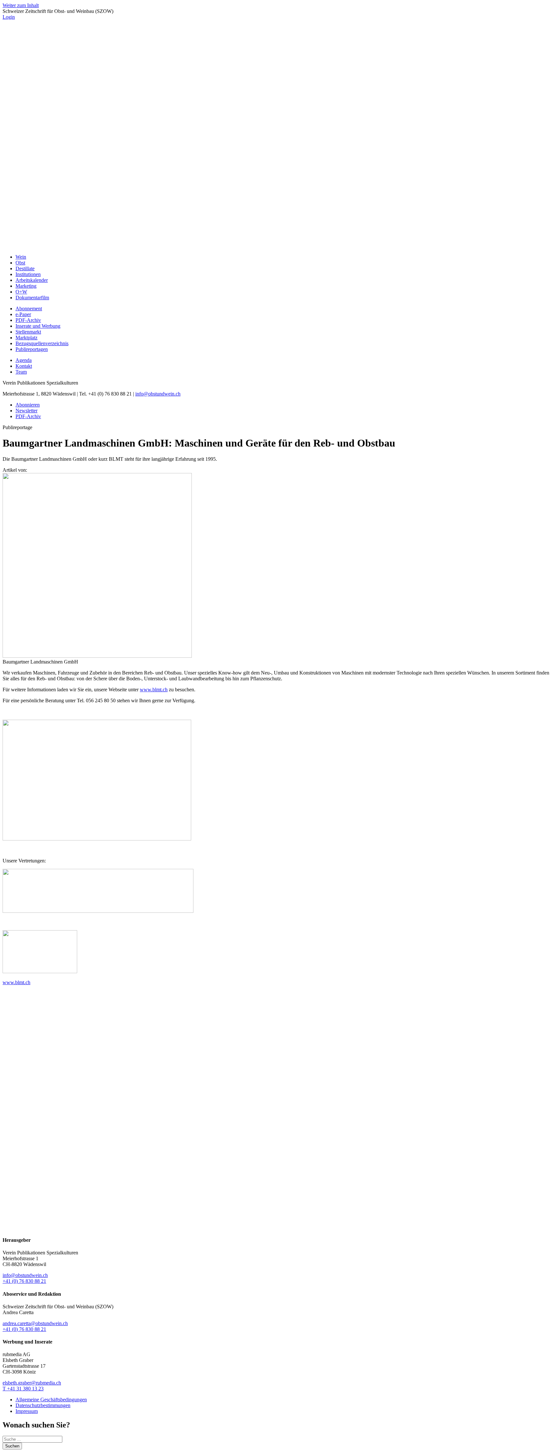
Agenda (24, 360)
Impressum (27, 1411)
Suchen (12, 1446)
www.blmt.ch (154, 689)
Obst (20, 262)
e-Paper (23, 314)
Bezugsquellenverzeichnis (42, 343)
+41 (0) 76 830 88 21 (24, 1281)
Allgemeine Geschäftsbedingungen (51, 1399)
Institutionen (28, 274)
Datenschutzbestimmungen (43, 1405)
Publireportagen (32, 349)
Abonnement (29, 308)
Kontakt (24, 366)
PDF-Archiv (28, 320)
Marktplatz (26, 337)
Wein (21, 257)
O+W (21, 291)
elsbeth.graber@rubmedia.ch (32, 1382)
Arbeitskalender (32, 280)
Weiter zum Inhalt (21, 5)
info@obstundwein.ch (158, 393)
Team (21, 372)
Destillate (25, 268)
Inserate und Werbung (38, 326)
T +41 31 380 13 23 (23, 1388)
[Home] (279, 246)
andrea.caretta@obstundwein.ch (35, 1323)
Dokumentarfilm (32, 297)
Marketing (26, 286)
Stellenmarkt (28, 332)
